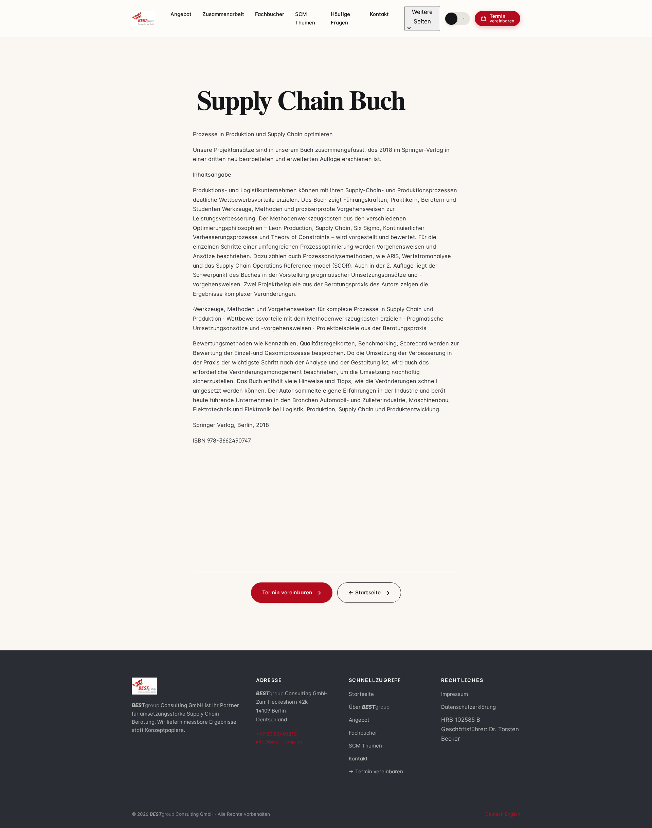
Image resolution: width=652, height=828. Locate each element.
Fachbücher (269, 14)
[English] (463, 18)
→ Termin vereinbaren (376, 771)
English (512, 814)
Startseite (361, 694)
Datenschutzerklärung (468, 707)
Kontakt (379, 14)
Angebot (181, 14)
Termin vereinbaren (287, 592)
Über (369, 707)
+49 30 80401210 (276, 734)
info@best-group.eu (279, 741)
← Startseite (364, 592)
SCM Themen (305, 18)
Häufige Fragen (340, 18)
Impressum (454, 694)
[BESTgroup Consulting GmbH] (143, 18)
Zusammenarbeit (223, 14)
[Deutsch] (451, 18)
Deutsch (494, 814)
